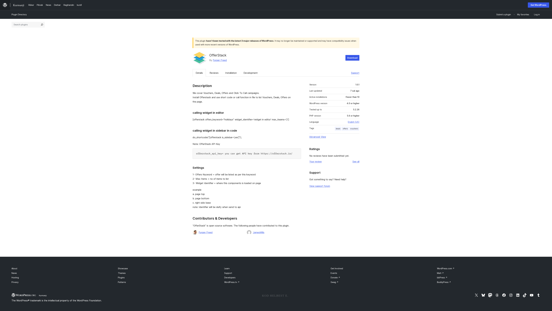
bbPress (442, 277)
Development (251, 72)
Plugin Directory (19, 14)
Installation (231, 72)
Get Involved (337, 268)
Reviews (214, 72)
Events (334, 273)
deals (338, 129)
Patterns (122, 282)
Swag (334, 282)
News (14, 273)
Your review (315, 161)
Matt (440, 273)
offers (345, 129)
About (14, 268)
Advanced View (317, 136)
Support (355, 72)
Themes (122, 273)
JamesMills (258, 232)
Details (199, 72)
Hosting (15, 277)
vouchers (354, 129)
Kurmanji (43, 295)
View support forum (319, 186)
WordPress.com (445, 268)
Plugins (121, 277)
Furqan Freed (220, 60)
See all (355, 161)
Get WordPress (538, 5)
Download (352, 58)
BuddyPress (444, 282)
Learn (227, 268)
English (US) (353, 122)
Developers (229, 277)
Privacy (15, 282)
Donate (335, 277)
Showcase (123, 268)
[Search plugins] (42, 25)
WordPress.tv (231, 282)
